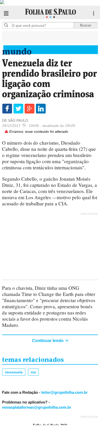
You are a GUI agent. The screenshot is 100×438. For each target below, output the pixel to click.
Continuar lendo (48, 340)
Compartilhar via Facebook (7, 108)
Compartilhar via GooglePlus (30, 108)
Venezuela (14, 372)
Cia (33, 372)
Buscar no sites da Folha (8, 25)
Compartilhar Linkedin (41, 108)
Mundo (17, 50)
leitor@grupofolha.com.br (64, 392)
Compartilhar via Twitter (18, 108)
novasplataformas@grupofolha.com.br (36, 407)
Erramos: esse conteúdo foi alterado (38, 131)
